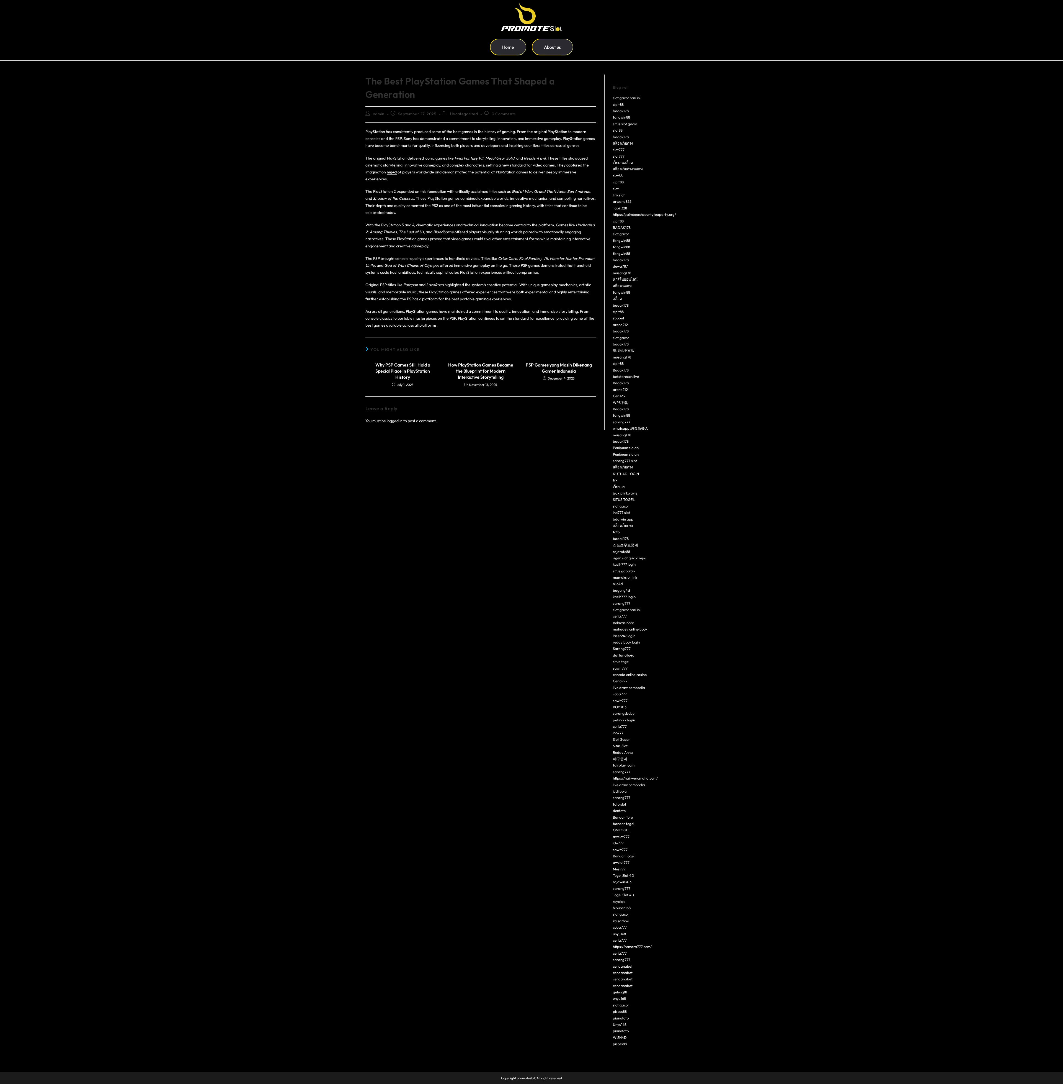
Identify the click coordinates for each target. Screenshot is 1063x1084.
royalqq (619, 901)
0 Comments (504, 113)
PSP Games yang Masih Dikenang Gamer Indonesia (559, 368)
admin (379, 113)
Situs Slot (620, 746)
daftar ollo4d (623, 655)
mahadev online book (630, 629)
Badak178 (621, 370)
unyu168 (619, 934)
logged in (395, 420)
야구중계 (620, 759)
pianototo (621, 1018)
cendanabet (623, 966)
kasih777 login (624, 564)
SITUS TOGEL (624, 499)
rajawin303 (622, 882)
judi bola (620, 791)
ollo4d (618, 583)
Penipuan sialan (626, 447)
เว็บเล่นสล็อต (623, 162)
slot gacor (621, 234)
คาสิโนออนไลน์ (625, 279)
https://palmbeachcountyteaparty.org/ (644, 214)
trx (615, 480)
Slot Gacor (621, 739)
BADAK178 (622, 227)
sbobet (618, 318)
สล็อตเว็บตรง (623, 143)
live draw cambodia (629, 687)
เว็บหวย (619, 487)
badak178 (621, 111)
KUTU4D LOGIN (626, 473)
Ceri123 (619, 396)
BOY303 (619, 707)
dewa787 (620, 266)
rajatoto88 (621, 551)
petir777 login (624, 720)
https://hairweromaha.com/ (635, 778)
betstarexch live (626, 376)
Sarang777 (622, 648)
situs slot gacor (625, 124)
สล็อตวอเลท (622, 286)
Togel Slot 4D (623, 875)
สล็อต (617, 298)
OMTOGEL (621, 830)
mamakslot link (625, 577)
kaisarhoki (621, 921)
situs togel (621, 661)
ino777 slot (621, 512)
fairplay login (623, 765)
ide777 (618, 843)
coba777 (620, 694)
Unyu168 (619, 1024)
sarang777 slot (625, 460)
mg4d (392, 172)
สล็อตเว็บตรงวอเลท (628, 169)
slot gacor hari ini (627, 98)
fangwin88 (621, 117)
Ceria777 (620, 681)
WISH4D (620, 1037)
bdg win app (623, 519)
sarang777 (621, 422)
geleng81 (620, 992)
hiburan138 (622, 908)
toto (616, 532)
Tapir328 (620, 208)
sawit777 (620, 668)
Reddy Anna (623, 752)
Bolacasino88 (623, 623)
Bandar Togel (623, 856)
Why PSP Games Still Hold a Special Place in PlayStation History (402, 371)
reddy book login (626, 642)
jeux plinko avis (625, 493)
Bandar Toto (623, 817)
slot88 (618, 130)
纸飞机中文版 (623, 350)
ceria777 (620, 616)
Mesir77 (619, 869)
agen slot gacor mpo (629, 558)
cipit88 (618, 104)
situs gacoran (624, 571)
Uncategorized (464, 113)
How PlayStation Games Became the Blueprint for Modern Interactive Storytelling (480, 371)
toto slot (619, 804)
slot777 (619, 149)
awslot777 (621, 836)
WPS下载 (620, 402)
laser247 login (624, 636)
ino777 (618, 733)
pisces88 (620, 1011)
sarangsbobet (624, 713)
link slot (619, 195)
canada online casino (630, 674)
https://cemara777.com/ (632, 946)
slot (616, 188)
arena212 (620, 324)
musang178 (622, 273)
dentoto (619, 810)
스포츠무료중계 (625, 545)
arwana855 (622, 201)
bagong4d (621, 590)
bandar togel (623, 823)
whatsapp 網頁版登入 (630, 428)
